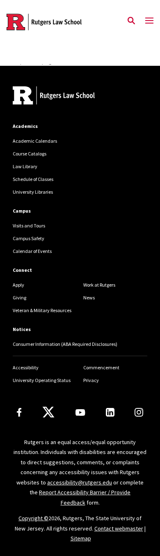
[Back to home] (68, 96)
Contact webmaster (118, 528)
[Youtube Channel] (80, 412)
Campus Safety (28, 238)
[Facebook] (19, 412)
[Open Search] (131, 21)
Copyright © (33, 518)
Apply (18, 285)
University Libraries (33, 192)
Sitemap (81, 538)
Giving (19, 297)
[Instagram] (139, 412)
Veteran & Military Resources (42, 310)
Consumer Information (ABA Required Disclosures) (65, 344)
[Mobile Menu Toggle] (149, 21)
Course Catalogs (29, 154)
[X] (48, 412)
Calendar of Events (32, 251)
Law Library (25, 166)
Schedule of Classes (33, 179)
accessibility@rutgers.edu (79, 482)
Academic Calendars (35, 141)
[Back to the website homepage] (44, 22)
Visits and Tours (29, 225)
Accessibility (26, 367)
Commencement (101, 367)
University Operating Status (42, 380)
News (89, 297)
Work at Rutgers (99, 285)
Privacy (91, 380)
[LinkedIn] (110, 412)
